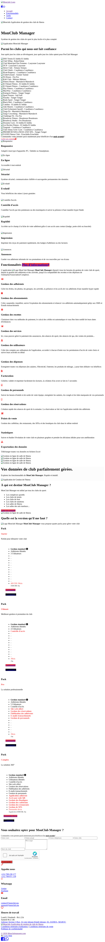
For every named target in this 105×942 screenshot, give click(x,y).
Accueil (9, 11)
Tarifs (8, 16)
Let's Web (8, 936)
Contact (9, 18)
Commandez (6, 862)
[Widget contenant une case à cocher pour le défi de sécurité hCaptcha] (20, 855)
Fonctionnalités (12, 13)
